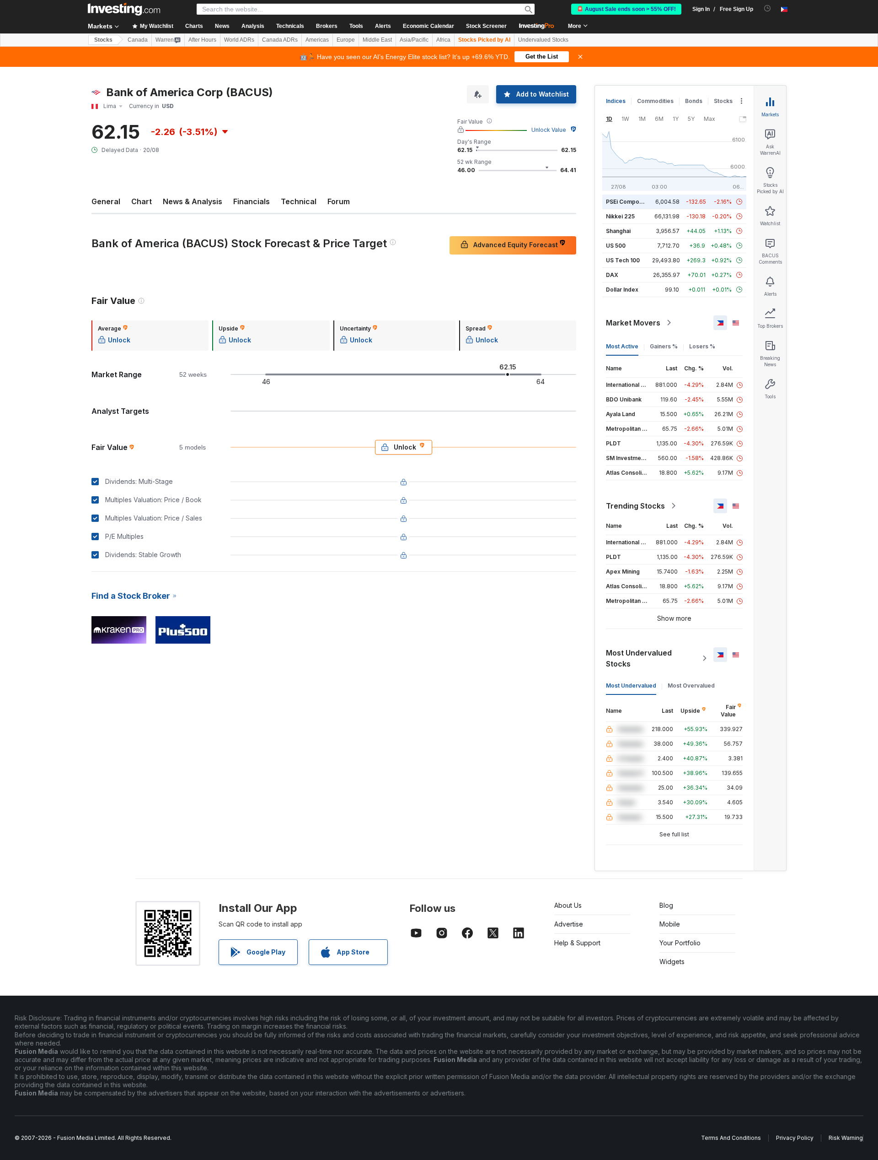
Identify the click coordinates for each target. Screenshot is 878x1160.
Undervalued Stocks (543, 40)
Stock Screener (486, 26)
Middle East (377, 40)
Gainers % (664, 346)
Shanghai (618, 231)
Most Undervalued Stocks (639, 658)
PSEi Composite (627, 201)
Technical (298, 201)
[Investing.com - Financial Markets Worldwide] (124, 9)
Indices (616, 101)
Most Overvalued (691, 685)
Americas (317, 40)
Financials (251, 201)
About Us (568, 905)
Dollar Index (622, 289)
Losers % (702, 346)
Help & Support (577, 943)
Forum (338, 201)
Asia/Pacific (414, 40)
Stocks (103, 40)
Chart (141, 201)
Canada (138, 40)
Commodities (655, 101)
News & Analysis (192, 201)
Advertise (568, 924)
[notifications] (767, 8)
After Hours (202, 40)
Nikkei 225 (620, 216)
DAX (612, 274)
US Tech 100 (623, 260)
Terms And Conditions (731, 1137)
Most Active (622, 346)
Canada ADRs (280, 40)
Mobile (669, 924)
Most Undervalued (631, 685)
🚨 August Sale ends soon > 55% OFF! (626, 9)
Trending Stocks (635, 505)
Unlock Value (548, 129)
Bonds (693, 101)
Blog (666, 905)
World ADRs (239, 40)
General (105, 201)
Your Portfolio (680, 943)
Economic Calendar (428, 26)
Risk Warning (846, 1137)
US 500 (616, 245)
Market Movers (633, 322)
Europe (346, 40)
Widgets (672, 961)
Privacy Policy (795, 1137)
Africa (443, 40)
